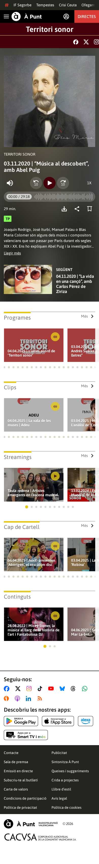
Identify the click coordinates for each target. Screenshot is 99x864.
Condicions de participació (25, 798)
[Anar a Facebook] (7, 689)
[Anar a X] (19, 689)
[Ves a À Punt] (26, 16)
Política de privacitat (20, 807)
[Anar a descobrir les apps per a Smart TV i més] (26, 735)
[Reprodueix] (49, 183)
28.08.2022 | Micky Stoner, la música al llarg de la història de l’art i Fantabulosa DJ (33, 629)
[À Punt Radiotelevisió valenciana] (31, 824)
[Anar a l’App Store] (58, 721)
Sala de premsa (16, 762)
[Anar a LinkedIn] (29, 698)
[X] (86, 42)
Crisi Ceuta (68, 5)
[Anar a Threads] (74, 689)
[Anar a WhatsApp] (85, 689)
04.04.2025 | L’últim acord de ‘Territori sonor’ (31, 353)
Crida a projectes (65, 780)
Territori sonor (49, 29)
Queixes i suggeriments (70, 771)
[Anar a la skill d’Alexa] (85, 721)
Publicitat (59, 753)
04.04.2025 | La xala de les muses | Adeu (29, 422)
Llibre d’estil (61, 789)
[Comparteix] (78, 208)
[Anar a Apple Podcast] (18, 698)
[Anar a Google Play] (21, 721)
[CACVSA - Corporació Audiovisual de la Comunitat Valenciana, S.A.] (40, 837)
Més (84, 316)
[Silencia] (10, 183)
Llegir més (12, 253)
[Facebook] (75, 42)
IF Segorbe (22, 5)
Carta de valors (16, 789)
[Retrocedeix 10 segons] (36, 183)
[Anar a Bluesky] (63, 689)
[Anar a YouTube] (52, 689)
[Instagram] (96, 41)
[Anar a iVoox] (7, 698)
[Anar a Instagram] (30, 689)
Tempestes (45, 5)
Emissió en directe (18, 771)
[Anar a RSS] (41, 698)
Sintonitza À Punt (65, 762)
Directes (87, 16)
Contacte (11, 753)
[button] (4, 367)
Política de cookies (66, 807)
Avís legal (59, 798)
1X (89, 183)
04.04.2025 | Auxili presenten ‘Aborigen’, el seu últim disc (31, 562)
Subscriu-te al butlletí (21, 780)
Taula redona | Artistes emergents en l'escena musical (33, 492)
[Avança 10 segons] (63, 183)
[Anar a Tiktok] (41, 689)
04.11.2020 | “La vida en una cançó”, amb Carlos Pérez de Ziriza (75, 284)
